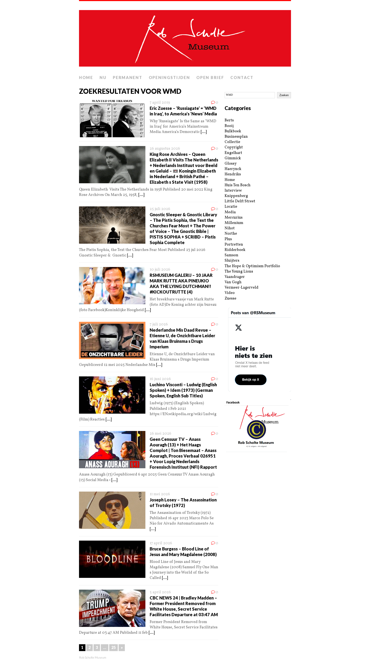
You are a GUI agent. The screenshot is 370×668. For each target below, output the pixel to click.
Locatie (231, 206)
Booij (229, 126)
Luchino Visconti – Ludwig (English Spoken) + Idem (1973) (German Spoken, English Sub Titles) (183, 390)
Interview (233, 190)
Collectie (232, 142)
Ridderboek (235, 250)
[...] (204, 132)
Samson (231, 255)
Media (230, 212)
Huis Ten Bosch (238, 185)
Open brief (210, 77)
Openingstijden (169, 77)
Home (86, 77)
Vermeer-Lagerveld (241, 287)
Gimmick (233, 158)
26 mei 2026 (160, 433)
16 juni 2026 (160, 379)
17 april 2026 (161, 543)
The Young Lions (239, 271)
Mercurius (234, 217)
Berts (229, 120)
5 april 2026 (160, 592)
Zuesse (230, 298)
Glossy (231, 163)
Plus (228, 239)
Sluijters (232, 260)
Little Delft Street (240, 201)
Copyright (234, 147)
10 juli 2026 (160, 269)
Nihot (230, 228)
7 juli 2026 (159, 324)
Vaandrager (235, 277)
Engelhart (233, 153)
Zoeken (284, 95)
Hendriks (233, 174)
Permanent (127, 77)
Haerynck (233, 169)
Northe (231, 233)
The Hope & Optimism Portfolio (252, 266)
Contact (241, 77)
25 (113, 647)
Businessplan (236, 136)
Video (230, 293)
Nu (103, 77)
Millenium (234, 223)
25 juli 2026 (160, 209)
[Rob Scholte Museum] (185, 37)
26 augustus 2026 (165, 148)
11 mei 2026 (160, 494)
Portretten (234, 244)
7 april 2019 (160, 102)
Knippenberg (236, 196)
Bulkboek (233, 131)
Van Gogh (233, 282)
